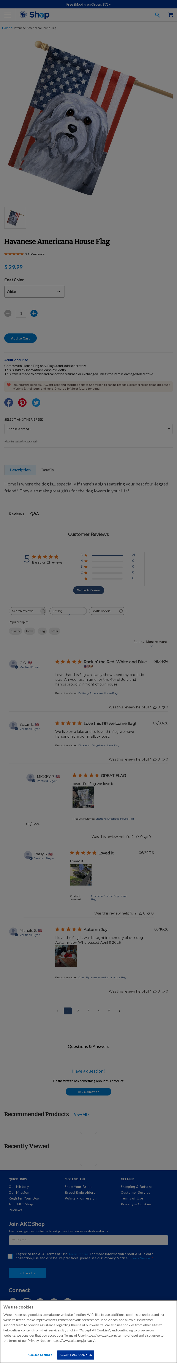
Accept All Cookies (76, 1355)
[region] (88, 1331)
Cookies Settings (40, 1355)
